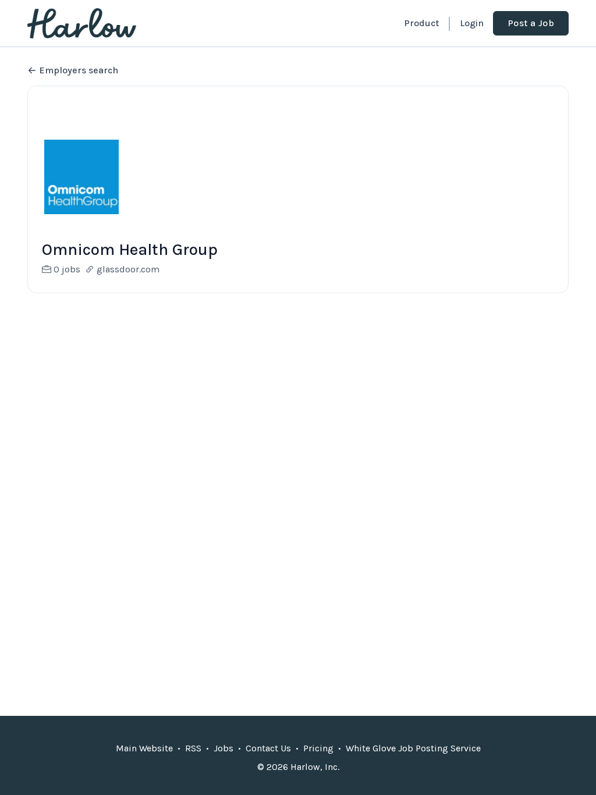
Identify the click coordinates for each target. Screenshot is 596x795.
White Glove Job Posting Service (413, 748)
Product (421, 23)
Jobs (223, 748)
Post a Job (531, 23)
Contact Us (268, 748)
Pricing (318, 748)
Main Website (144, 748)
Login (472, 23)
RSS (193, 748)
